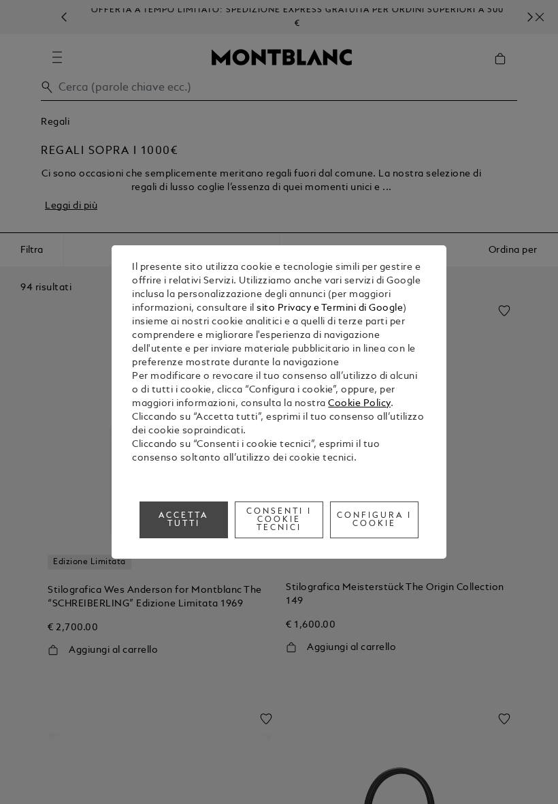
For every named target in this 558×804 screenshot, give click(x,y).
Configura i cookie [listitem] (374, 520)
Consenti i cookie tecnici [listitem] (279, 520)
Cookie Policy (359, 403)
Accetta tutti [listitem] (183, 520)
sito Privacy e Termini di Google (330, 308)
